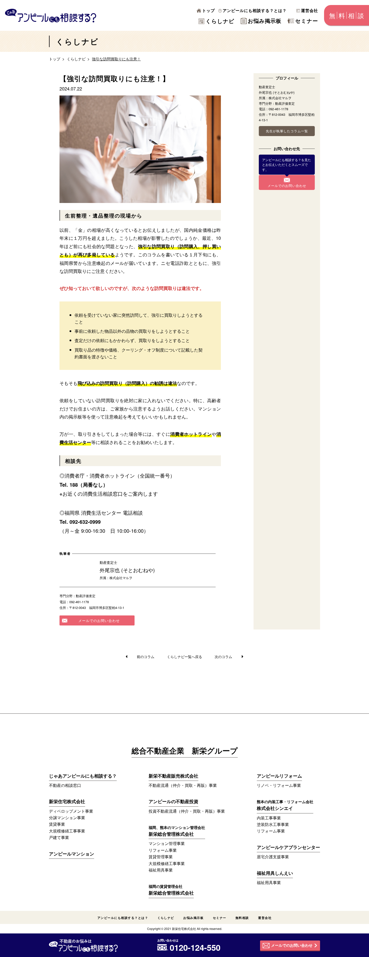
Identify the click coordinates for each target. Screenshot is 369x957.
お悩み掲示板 (264, 20)
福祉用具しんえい (275, 873)
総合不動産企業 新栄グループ (185, 751)
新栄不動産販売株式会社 (173, 776)
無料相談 (242, 917)
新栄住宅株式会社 (67, 801)
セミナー (306, 20)
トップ (208, 10)
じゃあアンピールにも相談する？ (83, 776)
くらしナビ (220, 21)
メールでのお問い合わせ (99, 620)
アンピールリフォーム (279, 776)
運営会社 (309, 10)
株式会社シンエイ (285, 805)
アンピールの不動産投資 (173, 801)
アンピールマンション (71, 853)
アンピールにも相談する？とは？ (255, 10)
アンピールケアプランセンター (288, 847)
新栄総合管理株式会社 (177, 831)
